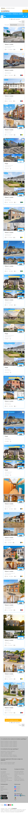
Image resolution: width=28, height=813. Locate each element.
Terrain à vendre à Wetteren (6, 753)
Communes (8, 811)
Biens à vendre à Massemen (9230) (8, 762)
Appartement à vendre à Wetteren (8, 751)
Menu (26, 11)
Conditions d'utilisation (5, 809)
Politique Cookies (13, 809)
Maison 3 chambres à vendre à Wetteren (9, 742)
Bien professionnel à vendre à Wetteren (9, 755)
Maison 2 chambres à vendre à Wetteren (9, 741)
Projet (6, 163)
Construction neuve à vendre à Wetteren (9, 756)
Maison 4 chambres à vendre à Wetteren (9, 743)
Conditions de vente (8, 810)
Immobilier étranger (10, 8)
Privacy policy (19, 809)
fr (26, 8)
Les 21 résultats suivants (12, 720)
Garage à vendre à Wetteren (6, 752)
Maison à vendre (9, 44)
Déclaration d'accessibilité (15, 811)
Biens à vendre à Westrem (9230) (7, 763)
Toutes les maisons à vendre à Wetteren (9, 746)
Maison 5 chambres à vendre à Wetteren (9, 745)
